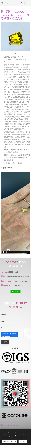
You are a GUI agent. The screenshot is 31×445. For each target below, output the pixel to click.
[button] (21, 3)
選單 (28, 3)
